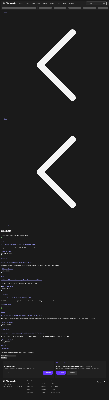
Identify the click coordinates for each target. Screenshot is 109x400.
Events (64, 3)
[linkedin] (101, 381)
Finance (3, 312)
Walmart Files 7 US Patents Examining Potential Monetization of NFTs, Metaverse (23, 333)
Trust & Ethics (54, 386)
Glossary (53, 395)
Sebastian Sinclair (7, 340)
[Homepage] (9, 3)
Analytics (21, 3)
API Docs (53, 383)
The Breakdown (5, 348)
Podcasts (29, 383)
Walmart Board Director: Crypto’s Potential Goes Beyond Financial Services (21, 315)
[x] (104, 381)
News (5, 119)
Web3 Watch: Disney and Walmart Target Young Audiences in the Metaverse (21, 280)
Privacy (53, 389)
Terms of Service (55, 392)
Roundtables (30, 392)
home (5, 12)
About (43, 383)
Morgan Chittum (6, 304)
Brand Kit (43, 392)
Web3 (2, 241)
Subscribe (48, 372)
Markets (3, 258)
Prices (27, 3)
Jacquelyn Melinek (7, 322)
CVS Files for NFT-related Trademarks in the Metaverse (16, 297)
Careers (43, 386)
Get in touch (72, 372)
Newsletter (3, 345)
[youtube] (97, 381)
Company (71, 3)
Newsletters (30, 386)
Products (45, 3)
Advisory (52, 3)
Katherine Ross (6, 251)
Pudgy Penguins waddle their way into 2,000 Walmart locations (18, 244)
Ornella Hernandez (7, 286)
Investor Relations (36, 3)
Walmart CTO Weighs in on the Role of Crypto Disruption (16, 262)
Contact (43, 389)
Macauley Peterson (7, 269)
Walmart (6, 225)
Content (58, 3)
